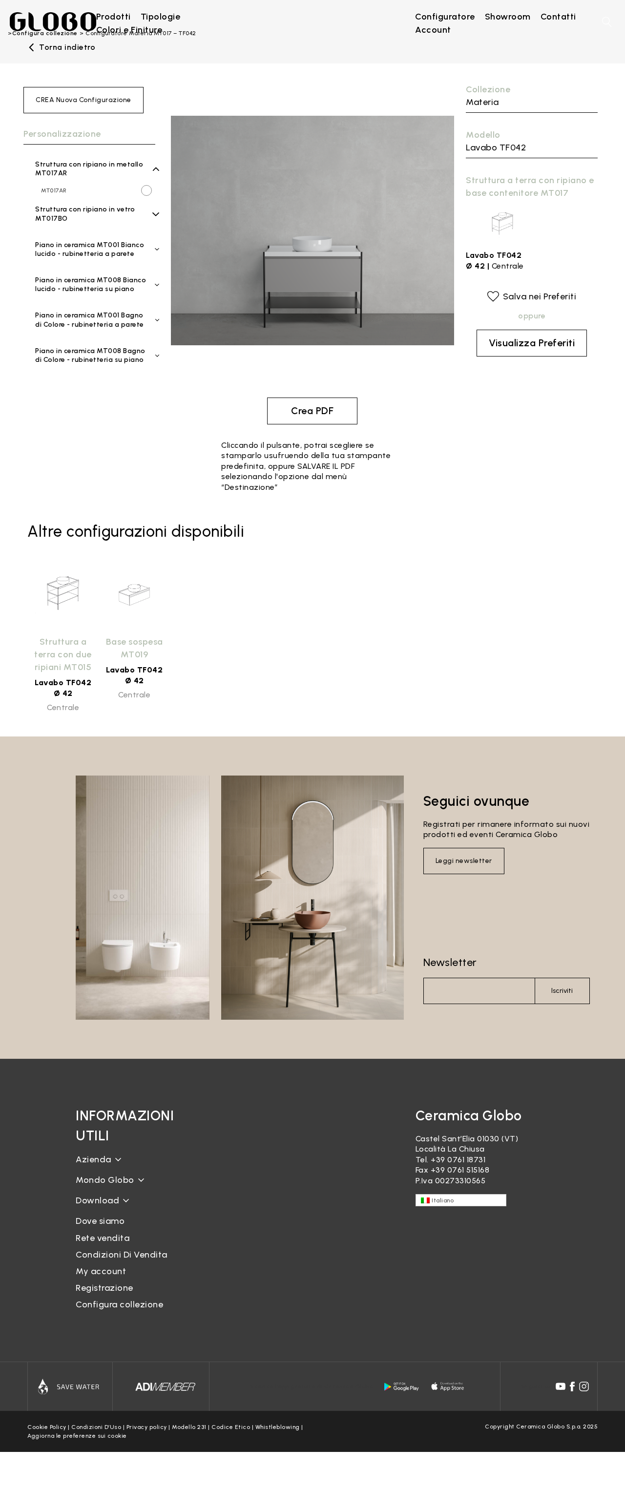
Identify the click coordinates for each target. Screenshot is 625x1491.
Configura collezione (119, 1304)
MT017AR (54, 190)
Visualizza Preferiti (532, 343)
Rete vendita (102, 1238)
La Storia (93, 1167)
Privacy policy (146, 1427)
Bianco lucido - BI (86, 262)
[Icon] (70, 1386)
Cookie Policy (46, 1427)
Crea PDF (312, 411)
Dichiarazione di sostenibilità (131, 1187)
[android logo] (401, 1386)
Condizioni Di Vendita (121, 1254)
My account (101, 1271)
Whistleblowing (277, 1427)
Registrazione (104, 1287)
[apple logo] (448, 1386)
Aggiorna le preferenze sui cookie (77, 1435)
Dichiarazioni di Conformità (128, 1216)
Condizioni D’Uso (96, 1427)
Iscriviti (562, 991)
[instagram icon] (584, 1386)
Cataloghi (94, 1208)
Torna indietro (67, 47)
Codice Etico (230, 1427)
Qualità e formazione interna (132, 1204)
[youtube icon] (560, 1386)
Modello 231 (189, 1427)
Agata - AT (76, 333)
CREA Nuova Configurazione (83, 100)
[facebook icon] (572, 1386)
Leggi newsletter (464, 861)
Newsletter (450, 962)
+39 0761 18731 (458, 1159)
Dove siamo (100, 1221)
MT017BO (54, 224)
